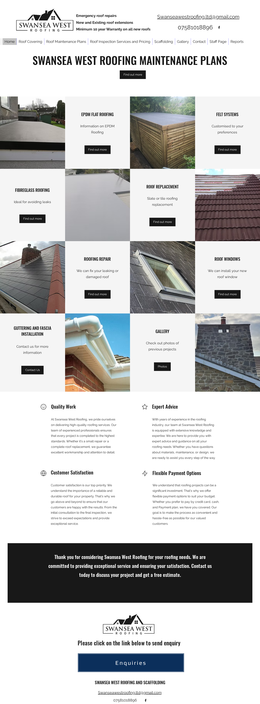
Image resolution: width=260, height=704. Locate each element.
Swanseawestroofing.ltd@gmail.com (198, 17)
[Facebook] (219, 27)
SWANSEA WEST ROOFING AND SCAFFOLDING (130, 682)
